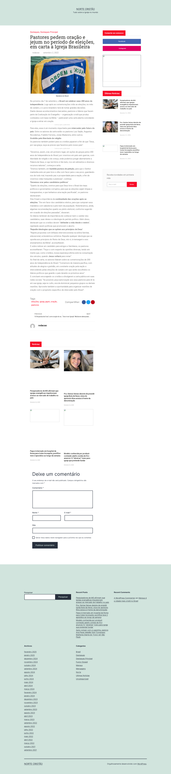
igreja (42, 301)
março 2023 (29, 719)
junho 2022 (29, 733)
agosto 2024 (29, 672)
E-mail (67, 513)
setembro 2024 (30, 669)
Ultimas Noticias (83, 676)
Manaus (79, 665)
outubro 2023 (30, 706)
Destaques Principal (49, 32)
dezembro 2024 (31, 659)
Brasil (78, 652)
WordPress (141, 764)
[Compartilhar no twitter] (88, 302)
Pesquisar (28, 592)
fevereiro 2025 (30, 652)
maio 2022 (28, 736)
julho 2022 (28, 730)
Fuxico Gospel (82, 662)
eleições (35, 301)
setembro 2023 (30, 709)
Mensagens (81, 669)
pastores (35, 305)
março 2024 (29, 689)
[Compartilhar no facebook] (84, 302)
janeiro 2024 (29, 696)
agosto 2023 (29, 713)
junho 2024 (29, 679)
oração (54, 301)
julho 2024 (28, 676)
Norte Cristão (85, 9)
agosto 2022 (29, 726)
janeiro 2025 (29, 655)
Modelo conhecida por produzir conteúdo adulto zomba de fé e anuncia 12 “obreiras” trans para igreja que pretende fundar (92, 623)
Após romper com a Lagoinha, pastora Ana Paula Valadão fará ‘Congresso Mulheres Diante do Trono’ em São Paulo (92, 633)
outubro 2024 (30, 665)
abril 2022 (28, 740)
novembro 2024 (31, 662)
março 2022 (29, 743)
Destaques (34, 32)
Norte (78, 672)
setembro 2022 (30, 723)
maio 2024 (28, 682)
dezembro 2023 (31, 699)
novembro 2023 (31, 703)
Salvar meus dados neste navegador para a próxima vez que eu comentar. (63, 538)
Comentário (38, 488)
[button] (122, 41)
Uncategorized (82, 679)
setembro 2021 (30, 750)
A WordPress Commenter (124, 598)
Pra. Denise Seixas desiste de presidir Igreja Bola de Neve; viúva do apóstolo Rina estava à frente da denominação (130, 126)
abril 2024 (28, 686)
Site (34, 525)
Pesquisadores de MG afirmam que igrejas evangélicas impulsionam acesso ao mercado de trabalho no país (129, 104)
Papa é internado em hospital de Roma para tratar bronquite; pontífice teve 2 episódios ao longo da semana (45, 453)
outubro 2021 (29, 747)
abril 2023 (28, 716)
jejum (47, 301)
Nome (35, 513)
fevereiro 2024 (30, 692)
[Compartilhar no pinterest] (93, 302)
